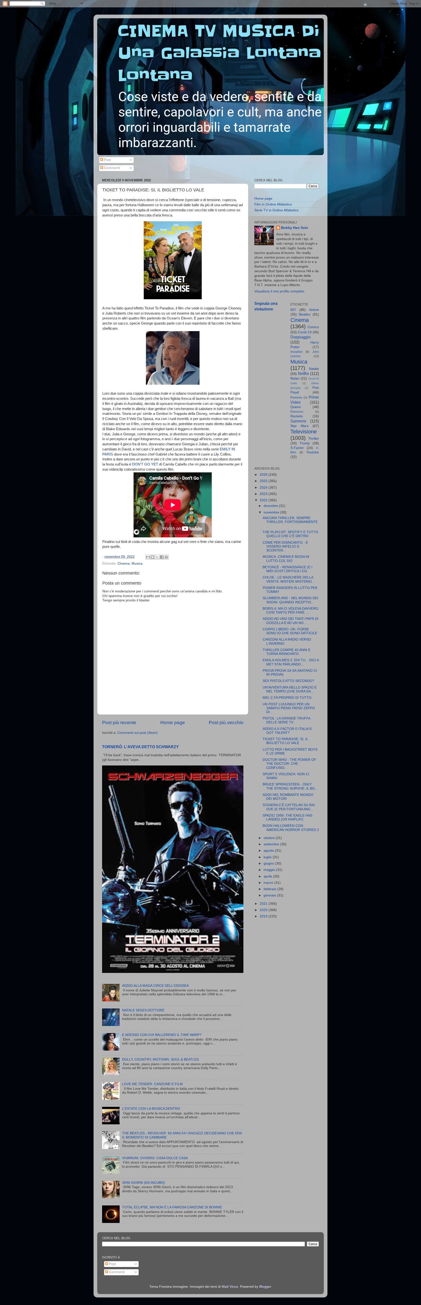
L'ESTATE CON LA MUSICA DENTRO (151, 1108)
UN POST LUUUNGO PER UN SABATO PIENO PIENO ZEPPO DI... (289, 708)
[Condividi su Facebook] (161, 557)
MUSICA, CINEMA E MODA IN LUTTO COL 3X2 (286, 558)
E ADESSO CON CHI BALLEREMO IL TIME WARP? (161, 1035)
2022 (264, 500)
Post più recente (119, 722)
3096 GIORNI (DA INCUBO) (143, 1182)
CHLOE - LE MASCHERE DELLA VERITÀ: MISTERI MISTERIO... (289, 579)
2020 (264, 910)
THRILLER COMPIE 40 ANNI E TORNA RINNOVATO (286, 652)
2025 (264, 481)
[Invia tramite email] (147, 557)
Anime (314, 310)
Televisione (303, 432)
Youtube (312, 452)
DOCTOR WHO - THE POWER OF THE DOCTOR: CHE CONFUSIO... (289, 763)
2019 (264, 916)
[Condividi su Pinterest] (166, 557)
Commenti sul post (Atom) (137, 733)
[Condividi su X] (157, 557)
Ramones (296, 411)
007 (293, 310)
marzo (269, 883)
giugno (269, 863)
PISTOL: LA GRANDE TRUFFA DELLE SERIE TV (286, 720)
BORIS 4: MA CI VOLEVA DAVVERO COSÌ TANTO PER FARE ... (290, 610)
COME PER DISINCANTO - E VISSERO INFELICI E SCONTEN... (285, 546)
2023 (264, 494)
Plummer (296, 397)
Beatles (304, 314)
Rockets (296, 416)
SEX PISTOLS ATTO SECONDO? (288, 681)
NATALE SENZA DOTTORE (143, 1010)
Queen (295, 407)
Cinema (124, 563)
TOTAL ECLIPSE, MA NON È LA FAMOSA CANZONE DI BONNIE (172, 1207)
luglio (268, 857)
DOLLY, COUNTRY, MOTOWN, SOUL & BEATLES (160, 1059)
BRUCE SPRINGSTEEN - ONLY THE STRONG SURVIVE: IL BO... (290, 786)
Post (107, 160)
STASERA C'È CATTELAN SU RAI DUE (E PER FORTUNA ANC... (289, 807)
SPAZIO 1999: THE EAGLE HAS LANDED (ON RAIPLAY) (287, 817)
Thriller (313, 438)
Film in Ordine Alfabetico (273, 204)
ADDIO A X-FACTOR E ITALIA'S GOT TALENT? (287, 731)
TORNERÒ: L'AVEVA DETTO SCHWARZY (140, 747)
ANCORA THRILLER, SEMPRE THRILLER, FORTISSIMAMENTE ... (290, 522)
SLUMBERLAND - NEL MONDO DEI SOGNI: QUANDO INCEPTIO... (290, 600)
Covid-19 (305, 332)
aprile (268, 876)
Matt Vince (230, 1286)
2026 (264, 474)
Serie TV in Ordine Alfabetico (276, 210)
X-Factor (297, 448)
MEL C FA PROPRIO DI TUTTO (287, 697)
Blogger (265, 1286)
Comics (313, 327)
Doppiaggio (300, 337)
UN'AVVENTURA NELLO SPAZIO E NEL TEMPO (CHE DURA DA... (290, 689)
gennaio (270, 895)
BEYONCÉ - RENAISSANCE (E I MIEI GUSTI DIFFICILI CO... (287, 569)
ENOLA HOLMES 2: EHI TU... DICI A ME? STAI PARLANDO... (291, 662)
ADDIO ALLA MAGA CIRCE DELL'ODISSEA (155, 986)
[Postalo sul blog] (152, 557)
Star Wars (299, 426)
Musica (137, 563)
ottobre (270, 838)
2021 (264, 903)
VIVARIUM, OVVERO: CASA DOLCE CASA (155, 1158)
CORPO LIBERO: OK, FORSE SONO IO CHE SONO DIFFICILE (290, 631)
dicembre (271, 506)
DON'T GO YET (145, 464)
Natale (314, 369)
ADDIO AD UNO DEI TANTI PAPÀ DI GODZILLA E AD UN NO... (290, 621)
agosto (269, 850)
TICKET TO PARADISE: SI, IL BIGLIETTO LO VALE (285, 741)
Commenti (111, 168)
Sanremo (298, 421)
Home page (172, 722)
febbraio (270, 889)
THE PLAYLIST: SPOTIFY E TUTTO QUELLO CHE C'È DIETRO (290, 534)
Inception (296, 352)
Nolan (294, 378)
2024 (264, 487)
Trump (305, 443)
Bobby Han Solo (294, 228)
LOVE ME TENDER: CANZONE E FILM (152, 1084)
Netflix (303, 373)
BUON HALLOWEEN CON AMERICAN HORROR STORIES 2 (291, 827)
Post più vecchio (226, 722)
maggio (270, 870)
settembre (272, 844)
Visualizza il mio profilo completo (279, 291)
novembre (272, 512)
